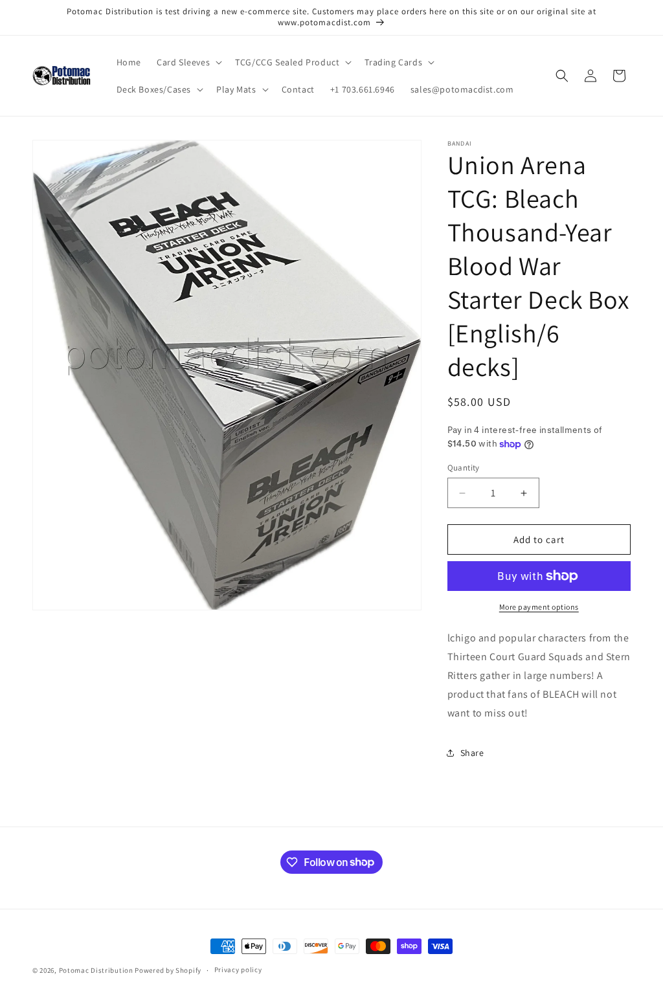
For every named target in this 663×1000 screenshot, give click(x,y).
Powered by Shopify (168, 970)
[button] (188, 62)
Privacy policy (238, 969)
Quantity (463, 467)
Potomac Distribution (96, 970)
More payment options (539, 607)
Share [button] (472, 753)
